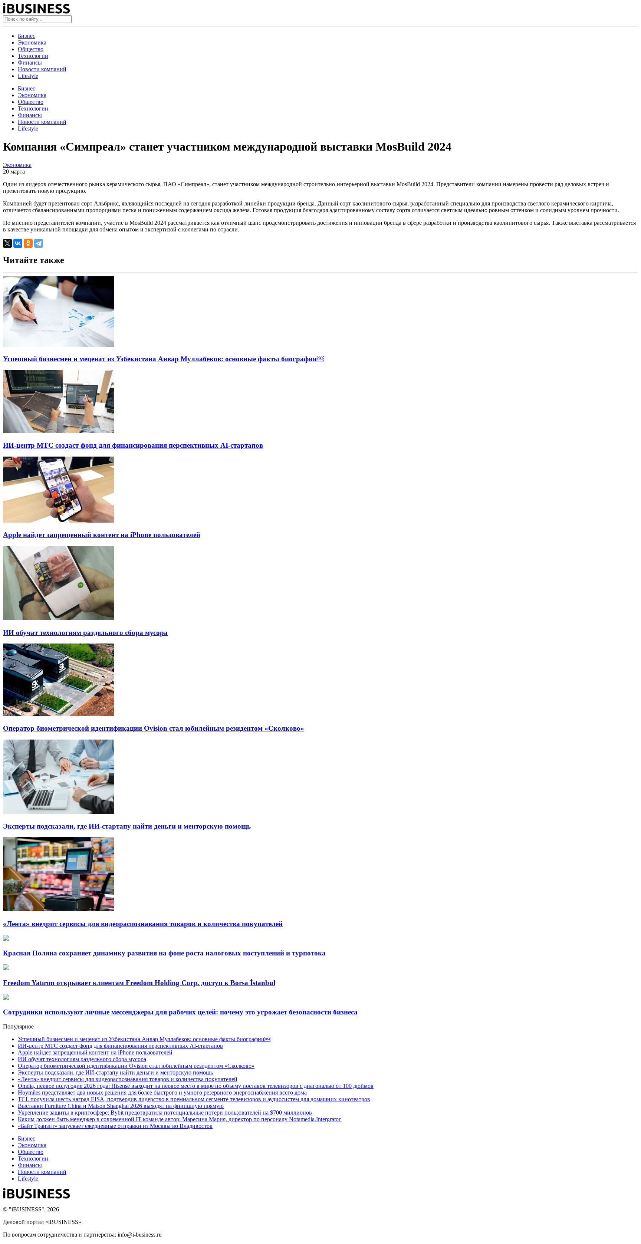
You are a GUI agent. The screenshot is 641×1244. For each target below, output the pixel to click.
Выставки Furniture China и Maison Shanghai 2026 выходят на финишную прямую (121, 1106)
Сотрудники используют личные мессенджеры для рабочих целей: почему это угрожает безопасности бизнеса (180, 1012)
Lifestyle (28, 76)
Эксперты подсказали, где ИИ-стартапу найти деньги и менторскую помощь (127, 826)
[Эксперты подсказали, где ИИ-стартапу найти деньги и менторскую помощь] (58, 812)
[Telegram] (38, 243)
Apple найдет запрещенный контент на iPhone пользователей (101, 535)
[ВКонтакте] (17, 243)
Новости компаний (42, 69)
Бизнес (26, 36)
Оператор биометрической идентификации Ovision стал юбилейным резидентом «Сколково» (153, 728)
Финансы (30, 62)
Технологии (33, 56)
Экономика (32, 42)
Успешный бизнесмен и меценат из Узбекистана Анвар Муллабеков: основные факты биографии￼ (163, 359)
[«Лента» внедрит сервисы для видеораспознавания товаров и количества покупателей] (58, 909)
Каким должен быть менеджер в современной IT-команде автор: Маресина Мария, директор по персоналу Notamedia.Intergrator (180, 1119)
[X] (7, 243)
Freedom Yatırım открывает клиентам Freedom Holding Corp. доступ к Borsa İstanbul (139, 983)
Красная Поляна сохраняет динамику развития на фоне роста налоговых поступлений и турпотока (164, 953)
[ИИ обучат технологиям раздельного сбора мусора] (58, 618)
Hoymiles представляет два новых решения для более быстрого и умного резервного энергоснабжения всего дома (162, 1092)
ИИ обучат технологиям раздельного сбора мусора (85, 632)
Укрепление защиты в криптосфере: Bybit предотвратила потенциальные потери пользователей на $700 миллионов (165, 1112)
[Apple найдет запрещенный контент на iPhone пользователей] (58, 520)
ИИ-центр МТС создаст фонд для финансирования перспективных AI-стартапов (133, 445)
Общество (30, 49)
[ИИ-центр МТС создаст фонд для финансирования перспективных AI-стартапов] (58, 431)
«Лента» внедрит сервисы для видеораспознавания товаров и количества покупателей (143, 924)
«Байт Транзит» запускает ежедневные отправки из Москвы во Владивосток (115, 1126)
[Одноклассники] (28, 243)
